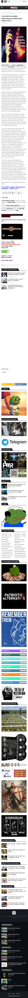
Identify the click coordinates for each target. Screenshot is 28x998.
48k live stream (6, 257)
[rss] (7, 384)
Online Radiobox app (8, 243)
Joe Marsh (13, 658)
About (13, 993)
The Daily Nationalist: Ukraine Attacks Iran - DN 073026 (17, 497)
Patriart (13, 674)
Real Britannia (4, 548)
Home (2, 12)
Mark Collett (13, 662)
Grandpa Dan (13, 654)
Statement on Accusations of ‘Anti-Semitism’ (16, 986)
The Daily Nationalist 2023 (19, 553)
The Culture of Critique (19, 549)
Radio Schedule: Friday (13, 934)
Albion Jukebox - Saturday (20, 534)
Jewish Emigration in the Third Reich (19, 542)
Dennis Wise (5, 65)
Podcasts (12, 264)
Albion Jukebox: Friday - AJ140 (15, 957)
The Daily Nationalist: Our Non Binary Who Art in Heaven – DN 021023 (17, 879)
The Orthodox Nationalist (6, 555)
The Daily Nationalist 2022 (7, 552)
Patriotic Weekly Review (6, 546)
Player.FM (4, 247)
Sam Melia (13, 678)
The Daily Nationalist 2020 (7, 550)
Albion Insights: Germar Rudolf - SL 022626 (16, 850)
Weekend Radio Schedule (14, 928)
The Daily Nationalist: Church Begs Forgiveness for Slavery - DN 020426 (16, 867)
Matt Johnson (13, 666)
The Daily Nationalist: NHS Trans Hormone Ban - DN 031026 (16, 897)
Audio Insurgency (5, 537)
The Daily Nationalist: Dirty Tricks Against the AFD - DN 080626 (16, 491)
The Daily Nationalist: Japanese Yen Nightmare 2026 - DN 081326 (16, 485)
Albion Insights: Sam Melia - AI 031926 (17, 843)
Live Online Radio (7, 246)
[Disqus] (14, 311)
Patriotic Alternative (5, 545)
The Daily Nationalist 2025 (7, 554)
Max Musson (13, 670)
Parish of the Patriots (6, 543)
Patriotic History (17, 546)
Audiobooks (17, 537)
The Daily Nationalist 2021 (19, 551)
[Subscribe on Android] (5, 252)
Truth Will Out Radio (9, 12)
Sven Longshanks (4, 266)
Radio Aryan (17, 264)
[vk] (20, 384)
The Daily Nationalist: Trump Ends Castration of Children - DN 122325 (16, 903)
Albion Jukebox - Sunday (6, 536)
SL (2, 23)
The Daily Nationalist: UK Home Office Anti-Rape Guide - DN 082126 (17, 963)
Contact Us (18, 993)
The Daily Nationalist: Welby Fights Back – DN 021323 (16, 873)
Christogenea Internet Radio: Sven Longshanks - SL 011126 (16, 856)
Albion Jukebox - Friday (6, 534)
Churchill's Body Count (19, 539)
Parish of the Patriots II (19, 544)
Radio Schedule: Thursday (14, 940)
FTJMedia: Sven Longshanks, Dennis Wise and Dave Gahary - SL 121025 (16, 273)
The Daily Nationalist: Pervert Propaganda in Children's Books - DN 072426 (17, 891)
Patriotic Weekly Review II (19, 548)
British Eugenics (4, 539)
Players (9, 979)
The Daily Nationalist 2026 (19, 555)
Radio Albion (17, 996)
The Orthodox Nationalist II (20, 557)
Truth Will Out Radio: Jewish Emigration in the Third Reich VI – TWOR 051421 (16, 287)
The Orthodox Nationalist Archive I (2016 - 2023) (16, 974)
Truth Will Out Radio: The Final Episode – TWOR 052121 (15, 279)
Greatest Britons (5, 541)
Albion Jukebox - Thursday (20, 536)
